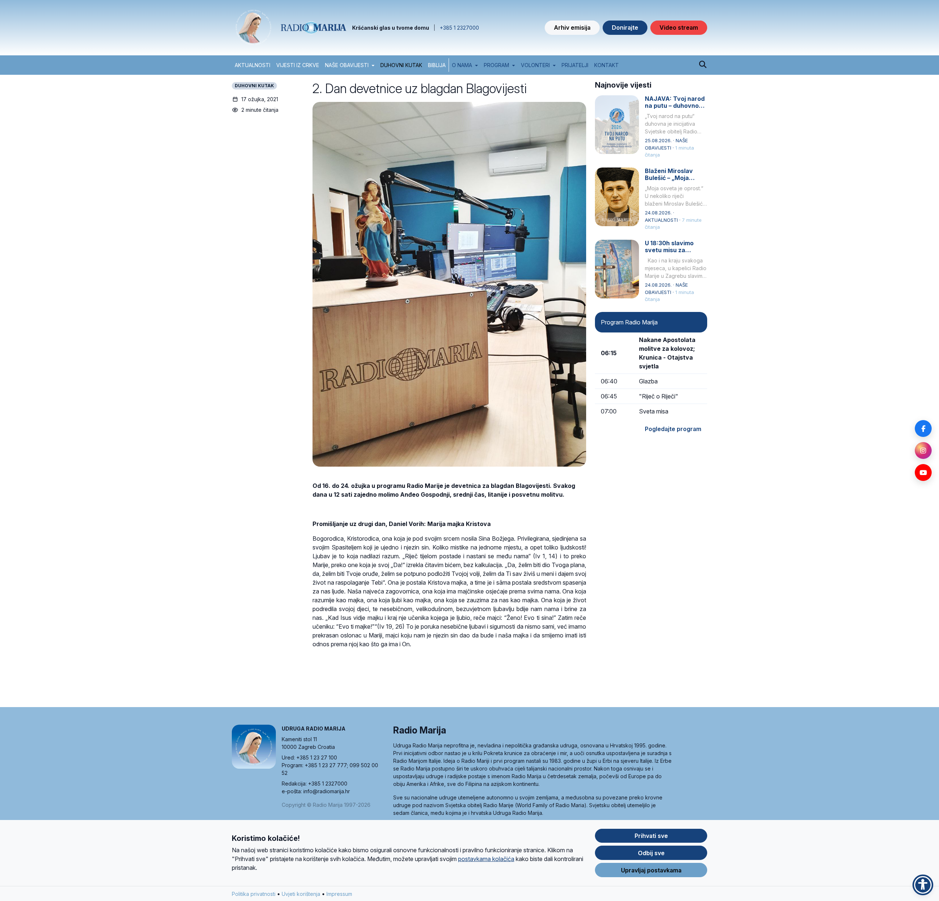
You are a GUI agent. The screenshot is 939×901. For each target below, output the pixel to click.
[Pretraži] (702, 64)
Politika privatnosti (253, 894)
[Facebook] (923, 428)
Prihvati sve (651, 835)
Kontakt (606, 65)
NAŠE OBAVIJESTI (347, 65)
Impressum (339, 894)
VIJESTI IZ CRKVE (297, 65)
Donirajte (625, 27)
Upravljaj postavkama (651, 870)
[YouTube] (923, 472)
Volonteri (535, 65)
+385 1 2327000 (459, 28)
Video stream (679, 27)
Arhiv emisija (572, 27)
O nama (462, 65)
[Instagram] (923, 450)
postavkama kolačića (486, 859)
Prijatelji (575, 65)
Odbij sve (651, 853)
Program (496, 65)
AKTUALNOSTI (252, 65)
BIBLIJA (437, 65)
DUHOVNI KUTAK (401, 65)
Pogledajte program (673, 429)
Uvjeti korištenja (301, 894)
